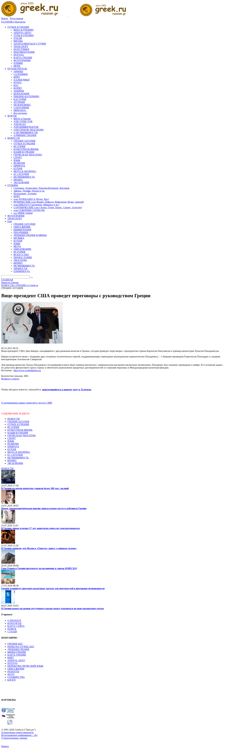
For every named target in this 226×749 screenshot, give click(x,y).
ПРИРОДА (13, 446)
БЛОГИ (11, 680)
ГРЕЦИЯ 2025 (15, 643)
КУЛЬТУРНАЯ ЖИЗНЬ (19, 430)
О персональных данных (14, 738)
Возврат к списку (10, 378)
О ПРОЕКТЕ (14, 620)
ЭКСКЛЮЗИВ (15, 463)
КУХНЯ (11, 449)
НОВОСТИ (13, 419)
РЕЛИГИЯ (13, 443)
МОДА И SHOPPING (18, 452)
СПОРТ (11, 438)
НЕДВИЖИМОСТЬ (18, 457)
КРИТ (10, 657)
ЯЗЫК (10, 441)
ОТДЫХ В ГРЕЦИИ (18, 424)
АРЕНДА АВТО (16, 660)
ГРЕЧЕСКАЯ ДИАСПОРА (21, 435)
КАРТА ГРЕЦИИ (16, 655)
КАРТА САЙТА (16, 626)
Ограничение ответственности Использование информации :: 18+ (19, 734)
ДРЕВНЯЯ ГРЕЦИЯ (18, 649)
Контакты (20, 22)
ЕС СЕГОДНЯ (15, 455)
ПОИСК (11, 629)
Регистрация (16, 18)
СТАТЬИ (12, 631)
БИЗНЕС (12, 460)
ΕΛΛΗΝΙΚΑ (7, 22)
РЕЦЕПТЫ (13, 671)
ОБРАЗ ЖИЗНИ (15, 668)
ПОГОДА (12, 663)
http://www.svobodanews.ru (27, 370)
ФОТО (11, 674)
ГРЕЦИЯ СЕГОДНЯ (18, 421)
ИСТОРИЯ (13, 427)
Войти (4, 18)
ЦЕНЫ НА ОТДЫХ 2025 (20, 646)
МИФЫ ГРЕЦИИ (16, 652)
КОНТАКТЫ (14, 623)
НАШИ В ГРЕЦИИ (17, 432)
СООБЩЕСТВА (16, 677)
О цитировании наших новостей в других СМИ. (26, 402)
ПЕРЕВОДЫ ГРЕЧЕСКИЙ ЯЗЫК (25, 666)
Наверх (5, 746)
